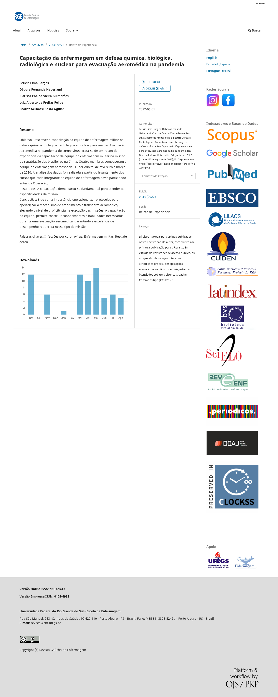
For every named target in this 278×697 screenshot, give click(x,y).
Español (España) (219, 64)
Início (23, 45)
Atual (17, 30)
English (211, 58)
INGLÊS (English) (156, 88)
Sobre (70, 30)
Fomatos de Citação (155, 176)
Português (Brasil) (219, 71)
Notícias (53, 30)
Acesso (260, 3)
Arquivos (34, 30)
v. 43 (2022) (56, 45)
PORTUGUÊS (153, 82)
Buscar (256, 30)
